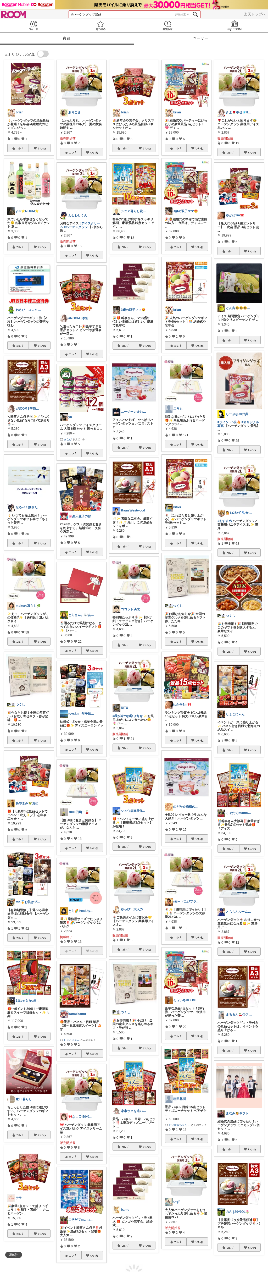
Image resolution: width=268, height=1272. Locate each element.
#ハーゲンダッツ (76, 227)
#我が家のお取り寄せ (128, 716)
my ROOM (234, 25)
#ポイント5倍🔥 (229, 422)
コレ (18, 148)
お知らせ (167, 25)
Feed (33, 25)
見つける (100, 25)
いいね (42, 148)
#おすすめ (224, 521)
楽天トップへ (255, 14)
